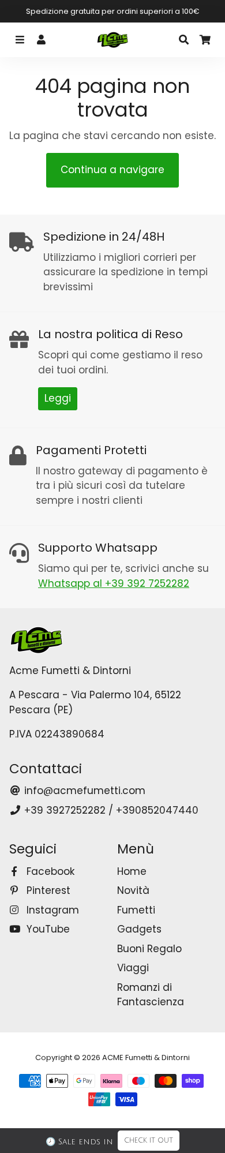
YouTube (47, 929)
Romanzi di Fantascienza (150, 994)
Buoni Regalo (149, 949)
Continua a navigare (112, 170)
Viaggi (133, 968)
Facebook (49, 871)
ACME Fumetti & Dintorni (146, 1057)
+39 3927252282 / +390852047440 (109, 810)
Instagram (51, 910)
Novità (133, 890)
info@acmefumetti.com (83, 791)
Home (132, 871)
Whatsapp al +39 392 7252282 (113, 583)
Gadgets (139, 929)
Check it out (148, 1140)
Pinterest (47, 890)
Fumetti (136, 910)
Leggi (57, 398)
